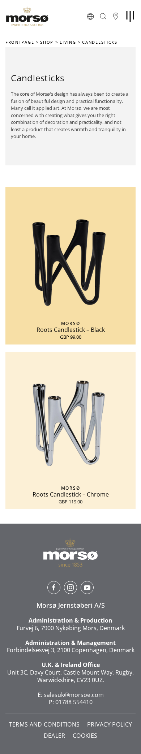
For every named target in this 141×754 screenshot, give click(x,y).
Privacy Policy (109, 724)
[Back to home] (27, 16)
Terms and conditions (44, 724)
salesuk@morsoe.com (74, 695)
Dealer (54, 736)
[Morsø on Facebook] (53, 587)
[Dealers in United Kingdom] (115, 16)
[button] (90, 16)
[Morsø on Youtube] (87, 587)
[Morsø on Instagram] (70, 587)
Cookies (85, 736)
